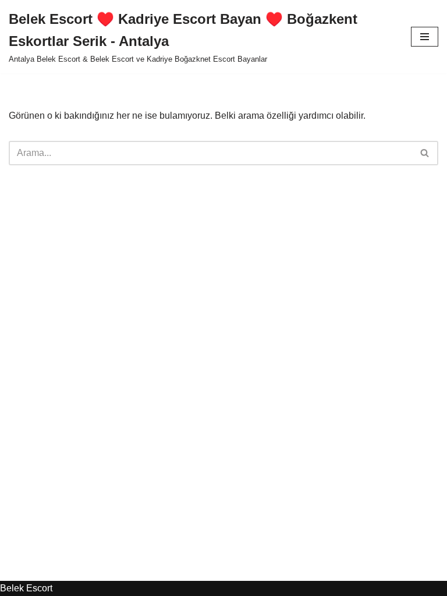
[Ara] (425, 153)
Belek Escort (26, 588)
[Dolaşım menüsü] (424, 37)
